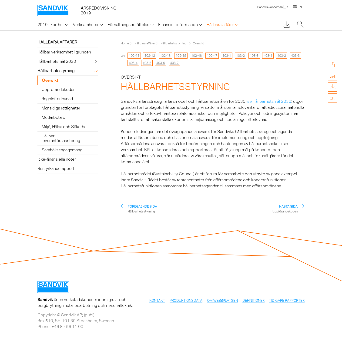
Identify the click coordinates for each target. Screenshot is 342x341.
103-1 (226, 55)
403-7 (174, 63)
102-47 (212, 55)
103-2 (240, 55)
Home (125, 43)
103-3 (254, 55)
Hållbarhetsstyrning (174, 43)
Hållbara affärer (57, 42)
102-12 (149, 55)
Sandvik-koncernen (270, 7)
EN (300, 7)
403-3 (295, 55)
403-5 (147, 63)
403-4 (133, 63)
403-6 (160, 63)
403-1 (268, 55)
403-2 (281, 55)
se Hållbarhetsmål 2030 (269, 101)
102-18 (181, 55)
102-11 (134, 55)
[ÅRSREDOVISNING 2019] (57, 10)
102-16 (165, 55)
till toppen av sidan (332, 121)
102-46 (196, 55)
